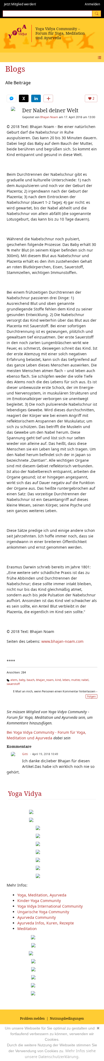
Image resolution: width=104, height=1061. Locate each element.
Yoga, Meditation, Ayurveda (41, 895)
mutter (75, 680)
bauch (30, 680)
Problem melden (32, 1018)
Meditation (27, 928)
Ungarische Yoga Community (43, 911)
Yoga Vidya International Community (50, 906)
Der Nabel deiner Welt (50, 110)
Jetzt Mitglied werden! (20, 4)
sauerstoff (13, 684)
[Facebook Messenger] (11, 98)
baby (22, 680)
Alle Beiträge (18, 83)
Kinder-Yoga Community (39, 900)
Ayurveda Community (36, 917)
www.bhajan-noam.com (62, 641)
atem (13, 680)
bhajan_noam (45, 680)
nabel (85, 680)
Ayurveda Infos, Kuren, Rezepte (45, 923)
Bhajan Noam (49, 117)
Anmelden (92, 4)
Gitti (25, 754)
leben (66, 680)
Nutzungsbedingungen (67, 1018)
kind (58, 680)
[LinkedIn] (36, 98)
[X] (24, 98)
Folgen (91, 696)
